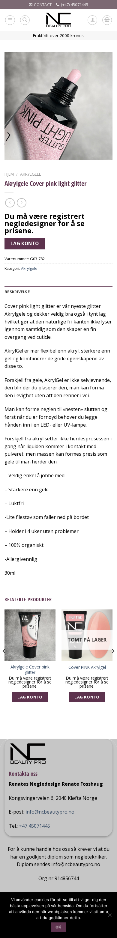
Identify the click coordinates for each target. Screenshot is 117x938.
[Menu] (10, 20)
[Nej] (109, 917)
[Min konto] (92, 20)
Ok (59, 927)
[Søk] (25, 20)
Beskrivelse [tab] (17, 291)
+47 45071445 (34, 826)
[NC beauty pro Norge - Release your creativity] (59, 20)
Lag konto (24, 243)
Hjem (9, 174)
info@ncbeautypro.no (50, 811)
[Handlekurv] (107, 20)
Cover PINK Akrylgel (87, 667)
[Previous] (4, 663)
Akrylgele (30, 174)
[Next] (113, 663)
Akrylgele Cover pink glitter (30, 669)
